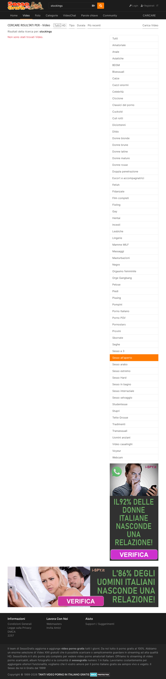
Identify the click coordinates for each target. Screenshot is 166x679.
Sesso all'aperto (122, 357)
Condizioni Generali (20, 623)
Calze (115, 78)
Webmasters (54, 623)
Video (26, 15)
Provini (116, 331)
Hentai (116, 218)
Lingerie (117, 238)
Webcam (117, 457)
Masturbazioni (121, 258)
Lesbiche (117, 231)
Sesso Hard (119, 377)
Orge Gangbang (122, 277)
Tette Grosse (120, 417)
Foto (38, 15)
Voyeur (116, 450)
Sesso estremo (121, 371)
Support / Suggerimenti (99, 623)
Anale (115, 51)
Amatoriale (119, 45)
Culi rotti (117, 118)
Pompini (117, 304)
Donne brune (120, 144)
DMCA (12, 631)
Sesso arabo (120, 364)
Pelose (116, 284)
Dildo (115, 131)
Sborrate (117, 337)
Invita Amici (54, 627)
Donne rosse (120, 164)
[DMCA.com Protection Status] (100, 674)
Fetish (115, 184)
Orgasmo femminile (124, 271)
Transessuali (119, 430)
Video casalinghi (122, 444)
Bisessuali (118, 71)
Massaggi (118, 251)
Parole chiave (89, 15)
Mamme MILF (120, 244)
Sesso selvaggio (122, 397)
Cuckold (117, 111)
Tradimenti (118, 424)
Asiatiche (118, 58)
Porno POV (119, 317)
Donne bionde (121, 138)
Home (14, 15)
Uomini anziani (121, 437)
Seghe (116, 344)
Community (110, 15)
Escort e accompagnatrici (128, 178)
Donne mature (121, 158)
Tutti (115, 38)
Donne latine (120, 151)
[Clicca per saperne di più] (134, 511)
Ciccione (117, 98)
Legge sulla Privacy (19, 627)
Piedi (115, 291)
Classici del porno (123, 105)
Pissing (116, 297)
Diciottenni (119, 125)
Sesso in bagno (121, 384)
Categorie (52, 15)
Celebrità (118, 91)
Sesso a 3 (118, 351)
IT (157, 5)
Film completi (120, 198)
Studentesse (119, 404)
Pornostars (119, 324)
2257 (11, 635)
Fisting (116, 204)
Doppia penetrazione (125, 171)
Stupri (116, 410)
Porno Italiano (120, 311)
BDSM (116, 65)
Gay (114, 211)
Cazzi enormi (120, 85)
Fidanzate (118, 191)
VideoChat (69, 15)
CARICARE (149, 15)
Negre (116, 264)
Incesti (116, 224)
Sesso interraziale (123, 391)
